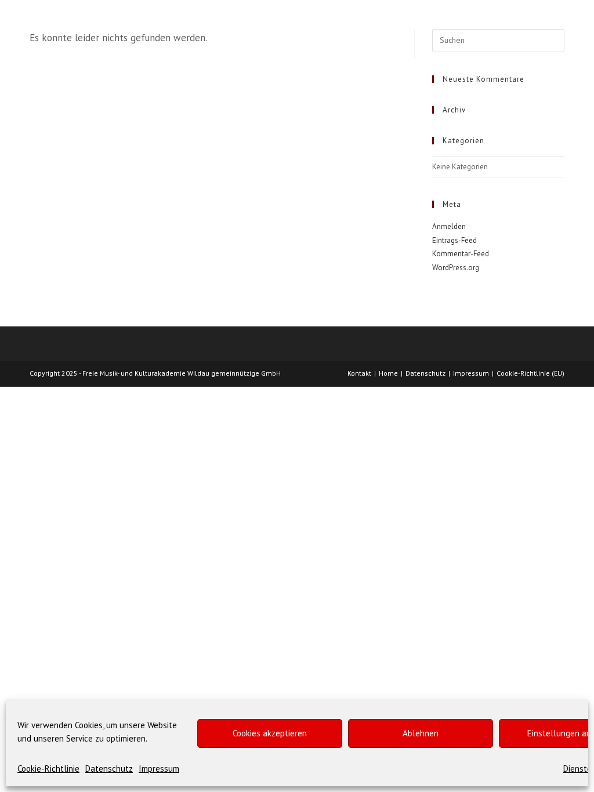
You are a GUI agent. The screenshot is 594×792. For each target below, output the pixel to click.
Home (388, 373)
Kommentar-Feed (460, 254)
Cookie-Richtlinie (48, 768)
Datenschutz (109, 768)
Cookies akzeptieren (270, 733)
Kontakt (359, 373)
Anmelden (449, 226)
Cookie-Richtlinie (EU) (530, 373)
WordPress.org (455, 268)
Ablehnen (421, 733)
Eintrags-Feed (454, 240)
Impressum (159, 768)
